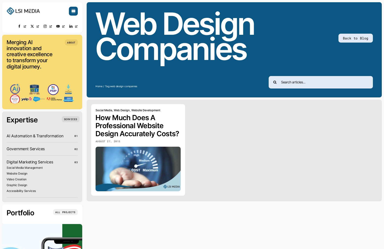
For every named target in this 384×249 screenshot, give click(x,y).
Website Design (17, 173)
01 (76, 136)
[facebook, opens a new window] (22, 26)
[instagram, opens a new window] (48, 26)
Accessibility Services (21, 191)
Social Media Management (25, 167)
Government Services (26, 148)
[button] (71, 42)
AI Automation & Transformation (35, 136)
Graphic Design (17, 185)
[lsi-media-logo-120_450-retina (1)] (23, 8)
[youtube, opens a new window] (60, 26)
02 (76, 149)
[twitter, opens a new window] (35, 26)
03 (76, 162)
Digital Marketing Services (30, 162)
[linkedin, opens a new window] (73, 26)
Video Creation (17, 179)
